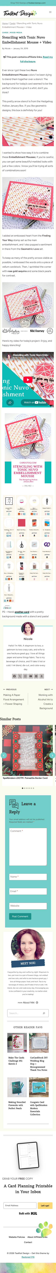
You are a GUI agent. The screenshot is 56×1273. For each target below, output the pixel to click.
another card (22, 611)
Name (14, 876)
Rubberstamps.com (36, 3)
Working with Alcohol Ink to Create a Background (45, 699)
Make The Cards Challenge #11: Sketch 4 (16, 1060)
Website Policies (17, 1237)
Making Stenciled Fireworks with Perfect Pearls (17, 1105)
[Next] (52, 755)
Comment (16, 831)
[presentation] (27, 750)
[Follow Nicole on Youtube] (30, 676)
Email (14, 891)
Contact (28, 1242)
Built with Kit (28, 1213)
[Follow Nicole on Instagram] (25, 676)
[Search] (44, 1013)
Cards (5, 32)
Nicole (7, 48)
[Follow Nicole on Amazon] (41, 676)
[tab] (22, 788)
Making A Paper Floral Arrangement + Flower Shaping (13, 696)
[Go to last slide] (4, 755)
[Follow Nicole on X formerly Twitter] (19, 676)
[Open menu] (50, 12)
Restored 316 (28, 1257)
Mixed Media (16, 32)
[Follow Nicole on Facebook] (14, 676)
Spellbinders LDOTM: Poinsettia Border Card (25, 778)
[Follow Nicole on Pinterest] (36, 676)
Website (14, 905)
